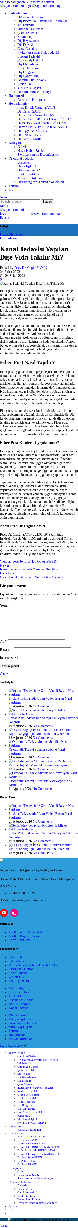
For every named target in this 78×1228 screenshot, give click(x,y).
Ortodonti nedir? (28, 170)
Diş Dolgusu (26, 72)
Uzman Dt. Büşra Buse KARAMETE (43, 127)
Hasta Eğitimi (26, 166)
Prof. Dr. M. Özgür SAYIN (36, 107)
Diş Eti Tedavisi (28, 64)
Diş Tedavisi (17, 234)
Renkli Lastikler (28, 174)
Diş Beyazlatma (28, 41)
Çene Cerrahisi (27, 48)
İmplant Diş (17, 996)
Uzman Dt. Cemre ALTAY (36, 115)
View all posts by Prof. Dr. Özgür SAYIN (28, 561)
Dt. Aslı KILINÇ (29, 135)
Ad (3, 641)
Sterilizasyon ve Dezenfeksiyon (38, 154)
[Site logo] (16, 6)
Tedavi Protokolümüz (32, 178)
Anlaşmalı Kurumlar (31, 99)
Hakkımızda (17, 1035)
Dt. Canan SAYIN (30, 111)
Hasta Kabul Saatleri (31, 150)
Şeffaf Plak (24, 84)
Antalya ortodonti (21, 1039)
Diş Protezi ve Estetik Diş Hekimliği (42, 21)
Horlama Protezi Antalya (34, 92)
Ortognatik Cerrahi (30, 29)
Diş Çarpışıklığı (19, 1019)
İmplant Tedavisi (28, 56)
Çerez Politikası (19, 940)
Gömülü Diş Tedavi (22, 1023)
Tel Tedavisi (25, 25)
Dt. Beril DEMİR (29, 139)
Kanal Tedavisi (27, 68)
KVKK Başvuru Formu (25, 936)
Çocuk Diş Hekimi (30, 60)
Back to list (7, 573)
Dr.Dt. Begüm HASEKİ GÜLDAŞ (41, 123)
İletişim (5, 217)
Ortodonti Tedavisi (30, 17)
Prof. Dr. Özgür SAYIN (30, 268)
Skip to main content (40, 2)
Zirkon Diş (24, 37)
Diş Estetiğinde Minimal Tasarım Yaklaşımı (38, 765)
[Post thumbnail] (43, 694)
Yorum (6, 605)
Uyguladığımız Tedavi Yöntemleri (40, 182)
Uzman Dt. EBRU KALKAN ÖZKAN (44, 119)
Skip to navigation (13, 2)
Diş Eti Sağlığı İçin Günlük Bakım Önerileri (39, 734)
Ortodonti (15, 957)
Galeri (21, 147)
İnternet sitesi (9, 657)
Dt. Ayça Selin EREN (32, 131)
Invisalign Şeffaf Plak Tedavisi (38, 52)
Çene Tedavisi (27, 33)
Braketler (23, 162)
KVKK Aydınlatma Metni (26, 932)
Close (4, 673)
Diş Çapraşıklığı (28, 76)
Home (4, 234)
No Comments (43, 706)
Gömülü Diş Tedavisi (32, 80)
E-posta (6, 649)
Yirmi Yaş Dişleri (29, 88)
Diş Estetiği (25, 44)
